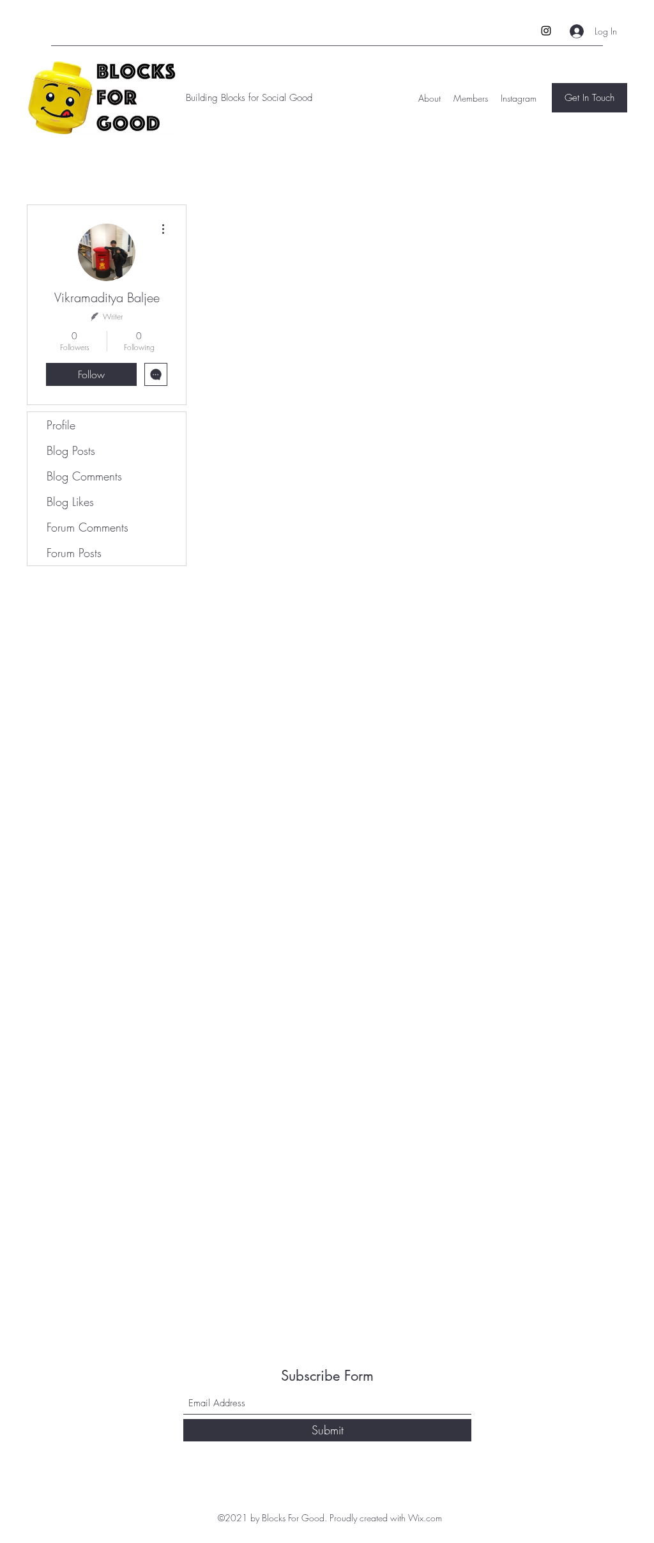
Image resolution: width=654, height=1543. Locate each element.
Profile (61, 425)
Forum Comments (87, 527)
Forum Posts (74, 552)
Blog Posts (71, 450)
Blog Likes (70, 501)
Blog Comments (84, 476)
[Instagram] (546, 30)
